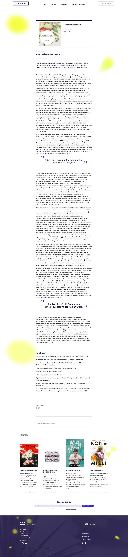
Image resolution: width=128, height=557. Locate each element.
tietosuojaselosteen (71, 509)
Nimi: (61, 503)
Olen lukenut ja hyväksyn (64, 509)
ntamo (65, 31)
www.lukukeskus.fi (25, 538)
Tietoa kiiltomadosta (78, 4)
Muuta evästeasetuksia (46, 548)
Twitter (39, 408)
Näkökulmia (64, 4)
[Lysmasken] (106, 5)
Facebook (37, 408)
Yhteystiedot (23, 540)
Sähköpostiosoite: (40, 503)
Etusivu (45, 4)
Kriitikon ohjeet (86, 539)
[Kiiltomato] (21, 5)
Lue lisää (30, 486)
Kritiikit (54, 4)
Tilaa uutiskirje (87, 506)
